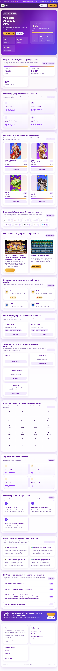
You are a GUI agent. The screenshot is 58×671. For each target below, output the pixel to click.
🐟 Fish (34, 220)
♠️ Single (27, 224)
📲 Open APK (51, 614)
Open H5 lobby (34, 633)
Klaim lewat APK (10, 270)
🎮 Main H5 (43, 5)
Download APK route (36, 631)
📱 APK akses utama (9, 33)
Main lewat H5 (16, 169)
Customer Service (9, 658)
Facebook (7, 655)
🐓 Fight (26, 220)
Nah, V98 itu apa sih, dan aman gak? (15, 583)
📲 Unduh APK (52, 5)
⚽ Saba (17, 224)
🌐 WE (44, 224)
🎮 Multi (44, 220)
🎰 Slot (7, 220)
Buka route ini (16, 334)
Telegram (7, 650)
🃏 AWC (16, 220)
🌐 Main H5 (19, 33)
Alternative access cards (37, 636)
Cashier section (34, 639)
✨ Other (7, 224)
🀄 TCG (36, 224)
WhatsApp (7, 653)
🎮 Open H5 (51, 617)
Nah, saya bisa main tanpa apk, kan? (15, 604)
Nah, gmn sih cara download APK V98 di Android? (19, 589)
